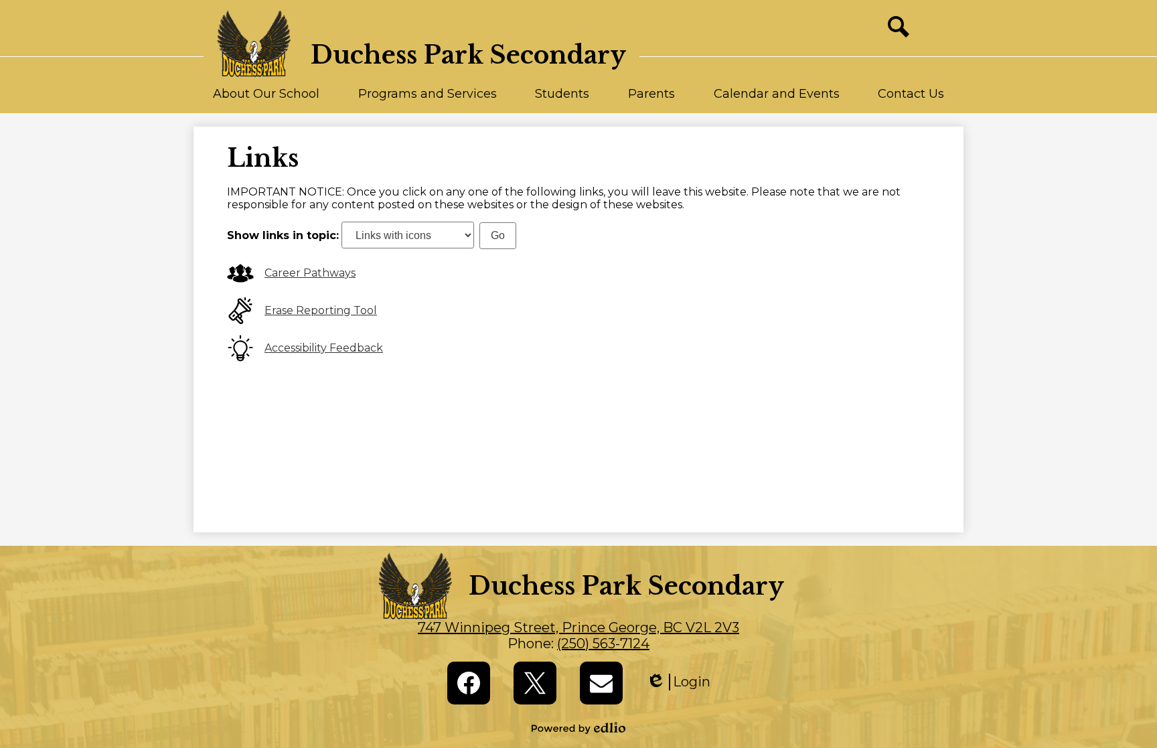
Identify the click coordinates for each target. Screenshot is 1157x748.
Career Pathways (310, 273)
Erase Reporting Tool (320, 310)
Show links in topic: (283, 235)
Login (678, 682)
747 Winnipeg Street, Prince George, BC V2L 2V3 (578, 627)
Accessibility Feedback (323, 348)
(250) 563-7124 (603, 643)
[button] (266, 99)
